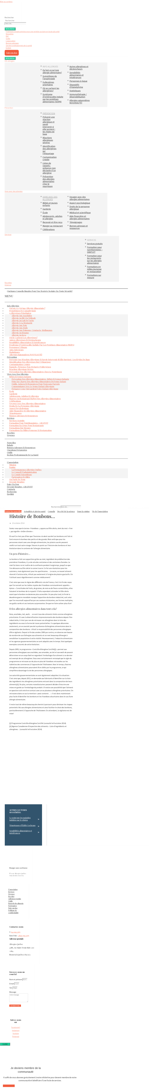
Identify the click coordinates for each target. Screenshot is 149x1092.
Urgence (8, 285)
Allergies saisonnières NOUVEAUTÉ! (79, 101)
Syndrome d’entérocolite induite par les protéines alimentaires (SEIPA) (53, 98)
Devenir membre (17, 482)
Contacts (11, 489)
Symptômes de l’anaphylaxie (50, 77)
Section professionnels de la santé (19, 45)
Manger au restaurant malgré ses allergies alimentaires (35, 398)
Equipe (12, 467)
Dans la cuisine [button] (83, 511)
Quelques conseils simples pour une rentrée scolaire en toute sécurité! (33, 31)
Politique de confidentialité (13, 911)
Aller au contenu (6, 1)
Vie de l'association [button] (100, 511)
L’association (12, 462)
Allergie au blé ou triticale (24, 318)
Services (8, 234)
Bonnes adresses (12, 43)
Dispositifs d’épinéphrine (76, 85)
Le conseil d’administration (24, 472)
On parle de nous (17, 479)
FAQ (7, 36)
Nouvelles (9, 34)
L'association (10, 41)
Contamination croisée (50, 158)
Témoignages (75, 222)
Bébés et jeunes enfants (50, 204)
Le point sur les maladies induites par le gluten (19, 819)
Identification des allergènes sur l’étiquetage (49, 150)
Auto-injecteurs (16, 349)
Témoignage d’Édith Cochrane (22, 825)
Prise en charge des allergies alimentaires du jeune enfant (39, 381)
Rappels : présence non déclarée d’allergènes (30, 367)
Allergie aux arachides (22, 315)
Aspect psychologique (79, 203)
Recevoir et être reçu (52, 222)
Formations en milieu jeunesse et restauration (94, 269)
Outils (8, 38)
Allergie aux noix (19, 325)
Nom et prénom (15, 979)
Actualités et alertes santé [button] (35, 511)
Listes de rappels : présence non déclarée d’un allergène (49, 168)
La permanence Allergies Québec (27, 469)
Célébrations (49, 229)
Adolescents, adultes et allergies (52, 217)
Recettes (8, 282)
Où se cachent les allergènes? (51, 89)
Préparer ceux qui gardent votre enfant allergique (35, 388)
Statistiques (75, 90)
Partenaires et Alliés (21, 477)
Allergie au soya (19, 335)
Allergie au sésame (20, 332)
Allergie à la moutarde (22, 323)
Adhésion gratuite (14, 899)
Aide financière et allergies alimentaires (79, 217)
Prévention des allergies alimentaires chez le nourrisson (48, 181)
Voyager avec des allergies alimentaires (79, 198)
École (45, 212)
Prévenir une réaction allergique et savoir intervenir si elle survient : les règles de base (49, 125)
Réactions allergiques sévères (48, 140)
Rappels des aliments (15, 903)
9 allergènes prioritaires (48, 83)
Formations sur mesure (94, 276)
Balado (10, 445)
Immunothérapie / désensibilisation (78, 95)
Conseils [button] (51, 511)
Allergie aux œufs (20, 327)
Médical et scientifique (80, 212)
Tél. (11, 988)
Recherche (12, 491)
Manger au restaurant (53, 225)
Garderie (47, 209)
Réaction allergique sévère (21, 369)
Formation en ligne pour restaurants (26, 425)
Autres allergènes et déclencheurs (78, 67)
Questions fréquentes (17, 450)
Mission (12, 464)
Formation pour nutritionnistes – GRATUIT (95, 250)
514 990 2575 (15, 932)
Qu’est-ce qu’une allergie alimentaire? (52, 71)
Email (11, 983)
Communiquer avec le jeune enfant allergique (33, 386)
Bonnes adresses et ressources (78, 227)
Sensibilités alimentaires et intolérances (76, 75)
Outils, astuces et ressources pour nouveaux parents (36, 384)
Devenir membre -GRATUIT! (20, 486)
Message (12, 992)
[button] (66, 288)
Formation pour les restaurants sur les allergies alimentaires (94, 259)
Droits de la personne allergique (79, 207)
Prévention (12, 357)
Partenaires (12, 906)
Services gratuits (95, 243)
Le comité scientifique (22, 474)
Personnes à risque (78, 81)
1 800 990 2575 (23, 935)
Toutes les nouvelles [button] (13, 511)
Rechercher (9, 17)
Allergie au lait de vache (23, 320)
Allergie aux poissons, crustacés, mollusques (32, 330)
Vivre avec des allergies (13, 191)
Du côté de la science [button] (66, 511)
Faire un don (13, 484)
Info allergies (13, 305)
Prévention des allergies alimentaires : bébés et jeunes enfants (40, 379)
